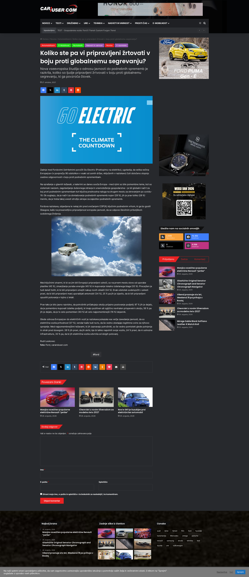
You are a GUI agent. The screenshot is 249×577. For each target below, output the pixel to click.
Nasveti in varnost (118, 23)
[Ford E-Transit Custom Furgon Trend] (124, 533)
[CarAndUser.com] (58, 9)
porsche (195, 536)
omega (185, 536)
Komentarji (199, 259)
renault (160, 541)
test (198, 541)
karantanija (161, 536)
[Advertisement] (184, 106)
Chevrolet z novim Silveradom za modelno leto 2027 (96, 411)
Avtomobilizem (64, 39)
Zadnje (184, 259)
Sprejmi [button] (240, 572)
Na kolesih (78, 45)
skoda (180, 541)
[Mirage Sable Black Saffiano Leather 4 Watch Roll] (167, 325)
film (182, 531)
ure (167, 545)
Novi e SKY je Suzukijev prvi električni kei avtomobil (132, 411)
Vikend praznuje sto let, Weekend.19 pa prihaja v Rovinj (189, 297)
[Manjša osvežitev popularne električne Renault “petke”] (57, 397)
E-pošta (44, 482)
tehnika (190, 541)
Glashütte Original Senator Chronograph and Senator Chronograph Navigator (191, 283)
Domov (45, 39)
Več (231, 572)
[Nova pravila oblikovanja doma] (106, 555)
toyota (159, 545)
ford (96, 354)
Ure (86, 23)
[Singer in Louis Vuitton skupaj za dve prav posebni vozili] (142, 555)
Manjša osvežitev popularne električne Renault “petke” (55, 411)
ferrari (174, 531)
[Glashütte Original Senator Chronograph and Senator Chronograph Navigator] (167, 284)
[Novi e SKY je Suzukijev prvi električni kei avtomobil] (135, 397)
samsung (170, 541)
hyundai (198, 531)
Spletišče (103, 482)
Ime (42, 470)
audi (159, 531)
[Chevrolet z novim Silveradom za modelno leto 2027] (96, 397)
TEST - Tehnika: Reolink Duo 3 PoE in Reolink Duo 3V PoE (83, 30)
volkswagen (178, 545)
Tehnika (98, 23)
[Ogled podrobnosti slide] (184, 58)
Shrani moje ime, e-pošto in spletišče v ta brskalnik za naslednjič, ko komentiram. (80, 494)
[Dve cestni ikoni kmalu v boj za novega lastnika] (142, 544)
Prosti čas (141, 23)
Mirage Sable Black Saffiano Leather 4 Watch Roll (192, 323)
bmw (166, 531)
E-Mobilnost (160, 23)
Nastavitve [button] (222, 572)
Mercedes (174, 536)
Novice (46, 23)
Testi (58, 23)
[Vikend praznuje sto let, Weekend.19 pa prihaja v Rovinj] (167, 298)
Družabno (72, 23)
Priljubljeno (168, 259)
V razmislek (121, 45)
